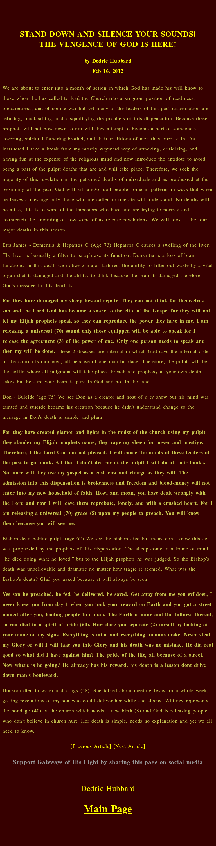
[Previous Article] (91, 745)
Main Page (108, 808)
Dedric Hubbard (108, 788)
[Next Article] (129, 745)
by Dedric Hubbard (108, 60)
